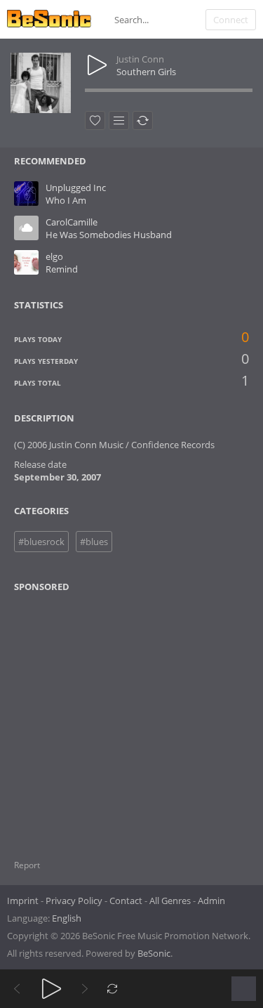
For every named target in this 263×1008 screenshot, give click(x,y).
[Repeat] (112, 988)
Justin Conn (140, 59)
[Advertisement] (82, 717)
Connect (230, 19)
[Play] (51, 988)
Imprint (23, 900)
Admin (211, 900)
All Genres (170, 900)
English (66, 918)
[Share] (143, 120)
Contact (125, 900)
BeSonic (153, 953)
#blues (94, 541)
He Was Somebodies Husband (109, 234)
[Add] (119, 120)
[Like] (95, 120)
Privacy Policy (74, 900)
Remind (62, 269)
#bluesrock (41, 541)
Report (27, 865)
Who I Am (66, 200)
